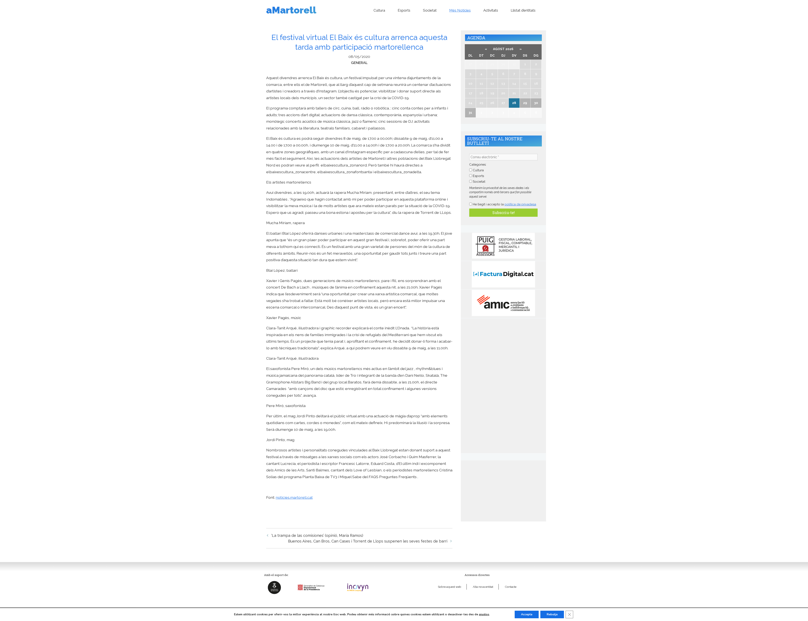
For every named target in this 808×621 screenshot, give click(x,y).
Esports (404, 10)
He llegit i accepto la (504, 204)
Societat (430, 10)
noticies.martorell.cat (294, 497)
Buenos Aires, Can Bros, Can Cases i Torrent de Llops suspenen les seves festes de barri (367, 541)
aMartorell (291, 10)
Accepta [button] (526, 614)
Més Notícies (460, 10)
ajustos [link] (484, 614)
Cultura (379, 10)
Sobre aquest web (449, 586)
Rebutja (552, 614)
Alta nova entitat (483, 586)
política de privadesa (520, 204)
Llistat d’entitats (523, 10)
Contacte (510, 586)
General (359, 62)
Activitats (490, 10)
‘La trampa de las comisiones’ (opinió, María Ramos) (317, 535)
